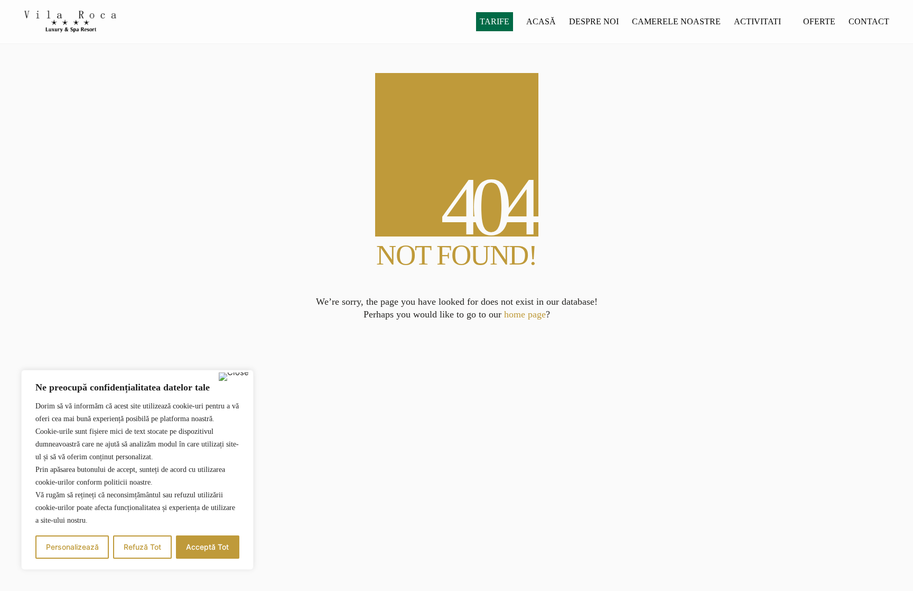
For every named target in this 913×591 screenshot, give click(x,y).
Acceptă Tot (207, 546)
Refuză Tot (142, 546)
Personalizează (72, 546)
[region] (137, 470)
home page (525, 314)
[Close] (234, 376)
